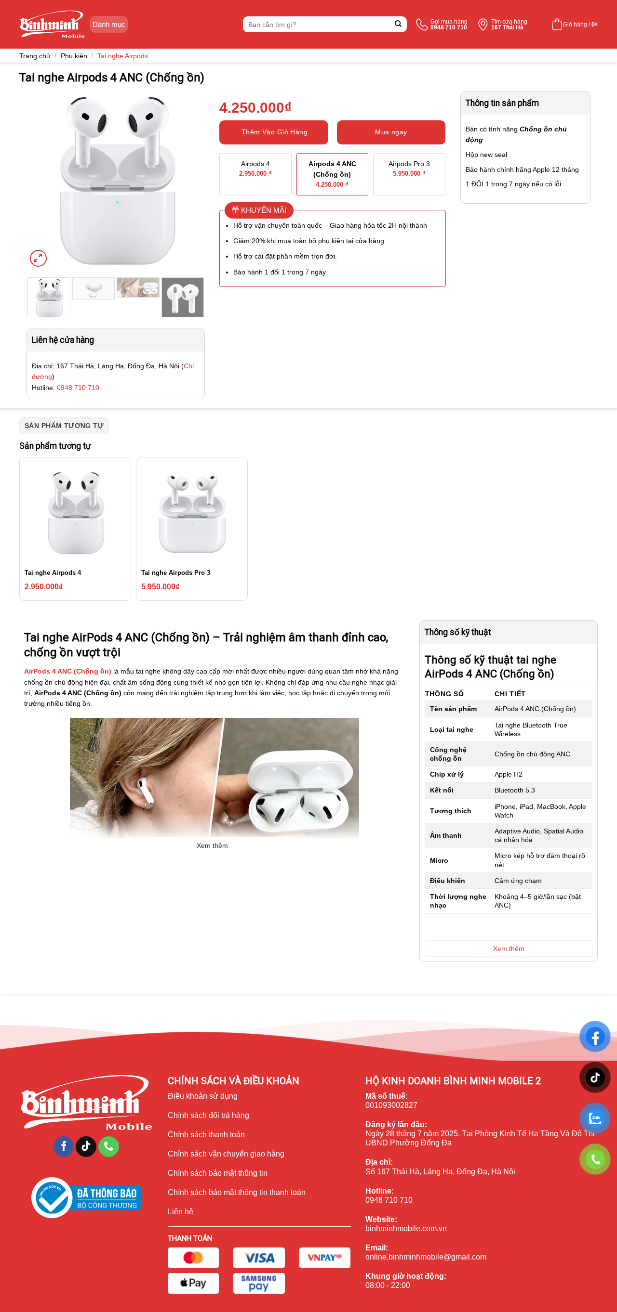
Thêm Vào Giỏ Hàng (274, 132)
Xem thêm (212, 845)
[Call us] (108, 1146)
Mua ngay (391, 132)
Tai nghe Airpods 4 (53, 572)
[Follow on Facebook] (64, 1146)
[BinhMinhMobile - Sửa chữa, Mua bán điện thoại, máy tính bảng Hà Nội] (52, 24)
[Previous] (42, 180)
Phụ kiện (74, 56)
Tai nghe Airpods (122, 56)
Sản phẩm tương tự (64, 425)
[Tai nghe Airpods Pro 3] (191, 512)
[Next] (189, 180)
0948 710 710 (78, 387)
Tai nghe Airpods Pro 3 (175, 572)
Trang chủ (34, 56)
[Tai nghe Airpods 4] (75, 512)
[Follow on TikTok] (86, 1146)
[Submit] (398, 24)
